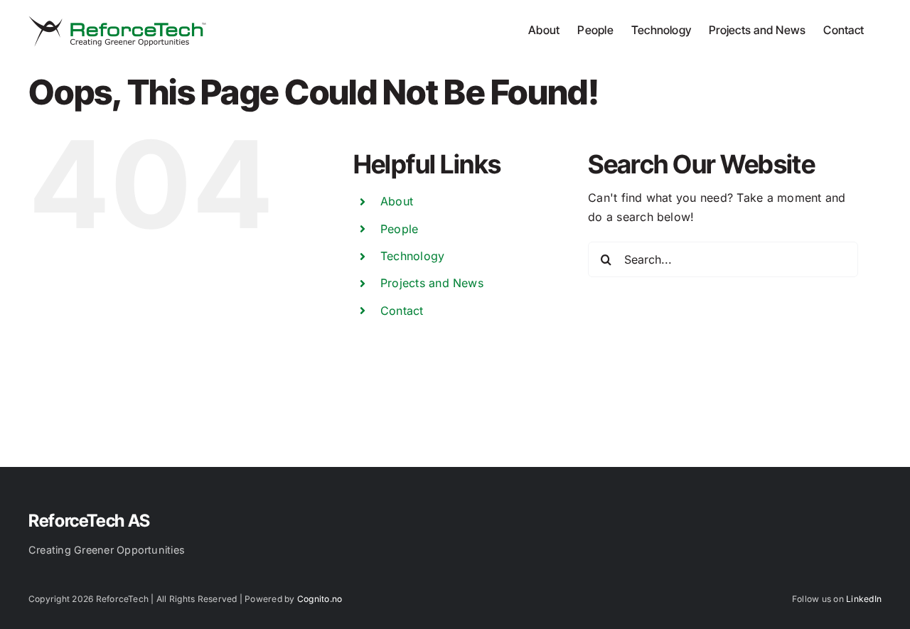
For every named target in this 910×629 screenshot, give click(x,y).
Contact (402, 310)
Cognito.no (319, 598)
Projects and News (431, 283)
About (396, 201)
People (399, 229)
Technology (412, 256)
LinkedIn (864, 598)
